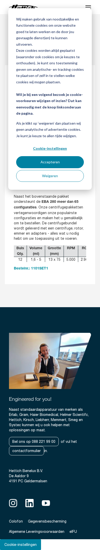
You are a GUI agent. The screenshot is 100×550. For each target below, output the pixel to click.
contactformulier (26, 451)
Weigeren (50, 176)
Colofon (16, 521)
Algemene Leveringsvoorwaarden (36, 531)
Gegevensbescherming (47, 521)
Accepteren (50, 162)
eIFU (73, 531)
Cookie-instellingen (50, 148)
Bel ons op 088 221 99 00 (33, 441)
